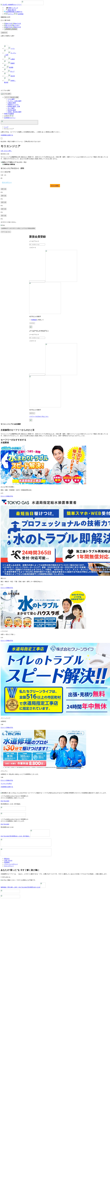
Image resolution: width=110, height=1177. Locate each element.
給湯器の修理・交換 (14, 106)
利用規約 (34, 320)
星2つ (3, 209)
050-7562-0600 (5, 801)
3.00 (6, 151)
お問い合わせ (8, 860)
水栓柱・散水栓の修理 (14, 112)
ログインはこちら (5, 231)
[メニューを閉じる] (19, 122)
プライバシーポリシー (11, 864)
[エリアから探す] (6, 94)
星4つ (3, 195)
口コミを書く (55, 185)
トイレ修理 (11, 99)
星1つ (3, 215)
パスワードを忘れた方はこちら (38, 416)
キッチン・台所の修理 (14, 101)
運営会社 (7, 858)
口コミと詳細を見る (7, 496)
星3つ (3, 202)
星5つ (3, 189)
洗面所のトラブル (13, 104)
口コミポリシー (9, 866)
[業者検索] (11, 29)
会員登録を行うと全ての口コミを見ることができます (18, 228)
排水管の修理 (12, 110)
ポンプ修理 (11, 108)
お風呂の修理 (12, 103)
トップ (6, 127)
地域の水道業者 (9, 113)
